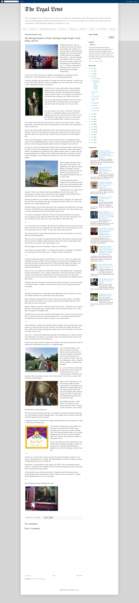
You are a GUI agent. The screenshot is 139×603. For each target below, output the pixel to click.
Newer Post (28, 575)
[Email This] (45, 518)
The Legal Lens (44, 9)
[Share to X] (48, 518)
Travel (92, 29)
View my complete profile (96, 61)
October (95, 96)
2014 (92, 134)
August (95, 103)
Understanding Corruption (48, 29)
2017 (92, 127)
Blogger (77, 590)
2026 (92, 68)
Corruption (33, 29)
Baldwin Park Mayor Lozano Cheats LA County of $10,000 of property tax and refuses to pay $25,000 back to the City (106, 215)
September (95, 98)
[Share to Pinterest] (52, 518)
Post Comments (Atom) (38, 579)
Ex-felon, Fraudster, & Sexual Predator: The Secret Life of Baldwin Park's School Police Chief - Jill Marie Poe (106, 154)
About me (112, 29)
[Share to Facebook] (50, 518)
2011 (92, 142)
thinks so (62, 65)
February (95, 108)
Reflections (83, 29)
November (95, 92)
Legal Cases (62, 29)
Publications (73, 29)
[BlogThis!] (46, 518)
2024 (92, 73)
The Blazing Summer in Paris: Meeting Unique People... (96, 84)
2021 (92, 116)
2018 (92, 124)
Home (25, 29)
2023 (92, 76)
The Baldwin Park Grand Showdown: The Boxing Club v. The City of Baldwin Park (105, 184)
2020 (92, 119)
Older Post (79, 575)
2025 (92, 71)
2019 (92, 121)
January (95, 110)
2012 (92, 140)
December (95, 78)
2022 (92, 114)
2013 (92, 137)
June (94, 105)
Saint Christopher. (59, 259)
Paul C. (95, 44)
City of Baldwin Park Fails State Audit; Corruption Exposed (106, 280)
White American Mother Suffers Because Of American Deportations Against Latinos (105, 170)
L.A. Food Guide (102, 29)
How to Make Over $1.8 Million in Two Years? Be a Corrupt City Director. (106, 266)
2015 (92, 132)
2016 (92, 129)
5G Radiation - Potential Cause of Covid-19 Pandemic (105, 198)
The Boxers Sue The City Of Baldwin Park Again (106, 295)
